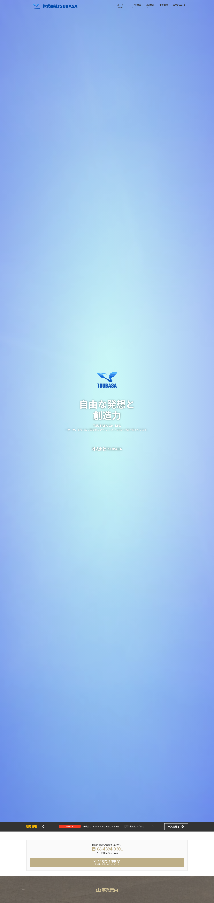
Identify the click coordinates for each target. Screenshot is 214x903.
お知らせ (71, 826)
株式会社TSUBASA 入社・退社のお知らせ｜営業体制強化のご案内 (115, 826)
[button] (153, 826)
